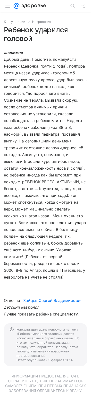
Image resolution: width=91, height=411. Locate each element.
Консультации (14, 22)
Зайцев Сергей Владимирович (52, 300)
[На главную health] (32, 6)
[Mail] (16, 6)
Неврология (41, 22)
